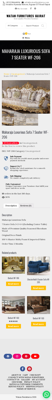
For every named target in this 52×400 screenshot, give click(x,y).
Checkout (35, 375)
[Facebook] (31, 8)
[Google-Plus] (29, 368)
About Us (16, 375)
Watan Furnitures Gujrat (26, 16)
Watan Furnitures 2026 (26, 397)
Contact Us (13, 379)
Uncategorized (17, 74)
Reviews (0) (25, 205)
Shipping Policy (35, 386)
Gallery (25, 379)
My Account (22, 9)
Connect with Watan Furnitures (26, 377)
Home (6, 74)
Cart (25, 375)
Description (11, 205)
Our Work (17, 382)
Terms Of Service (26, 389)
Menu (27, 38)
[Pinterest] (35, 8)
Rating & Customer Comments (26, 384)
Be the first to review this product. (18, 146)
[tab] (11, 205)
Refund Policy (16, 386)
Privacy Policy (32, 382)
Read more (13, 283)
